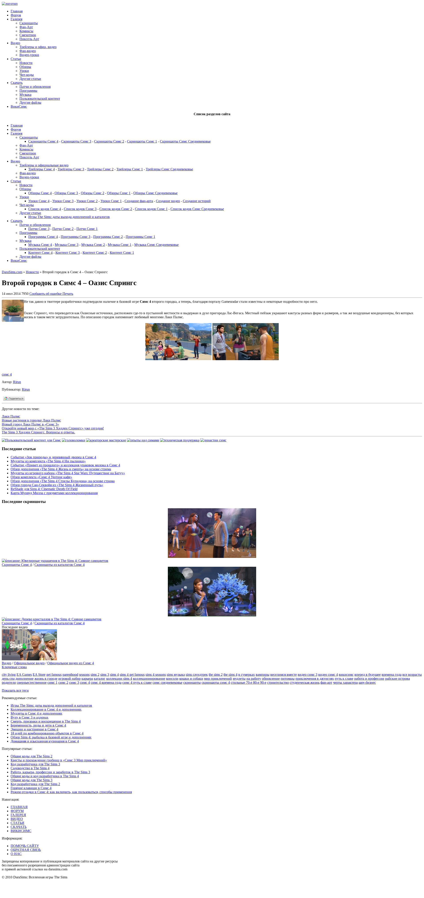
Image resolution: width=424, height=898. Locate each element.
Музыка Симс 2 (93, 245)
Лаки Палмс (11, 416)
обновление (271, 678)
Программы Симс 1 (140, 237)
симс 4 (7, 374)
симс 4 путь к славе (137, 682)
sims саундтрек (197, 674)
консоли (172, 678)
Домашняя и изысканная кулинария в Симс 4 (45, 741)
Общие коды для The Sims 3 (31, 780)
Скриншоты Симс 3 (76, 141)
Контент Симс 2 (95, 252)
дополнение (24, 678)
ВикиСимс (19, 106)
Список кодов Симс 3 (80, 209)
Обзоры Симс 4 (40, 193)
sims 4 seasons (156, 674)
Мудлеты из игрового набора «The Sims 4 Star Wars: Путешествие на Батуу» (68, 473)
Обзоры (25, 67)
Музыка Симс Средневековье (156, 245)
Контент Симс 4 (40, 252)
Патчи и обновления (35, 86)
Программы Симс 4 (43, 237)
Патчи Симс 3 (38, 229)
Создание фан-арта (139, 201)
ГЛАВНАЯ (19, 807)
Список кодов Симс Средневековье (197, 209)
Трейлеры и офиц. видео (38, 47)
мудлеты (239, 678)
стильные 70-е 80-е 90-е (248, 682)
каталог (99, 678)
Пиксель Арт (29, 39)
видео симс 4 (328, 674)
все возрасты (412, 674)
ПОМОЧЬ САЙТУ (25, 846)
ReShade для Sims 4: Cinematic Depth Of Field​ (44, 489)
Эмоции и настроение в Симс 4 (34, 729)
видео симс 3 (307, 674)
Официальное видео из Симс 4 (70, 663)
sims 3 (104, 674)
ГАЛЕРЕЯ (18, 815)
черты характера (345, 682)
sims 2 (95, 674)
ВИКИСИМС (21, 831)
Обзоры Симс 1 (119, 193)
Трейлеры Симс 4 (41, 169)
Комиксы (26, 31)
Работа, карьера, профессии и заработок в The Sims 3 (50, 772)
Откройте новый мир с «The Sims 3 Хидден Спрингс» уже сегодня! (53, 428)
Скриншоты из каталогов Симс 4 (59, 565)
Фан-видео (27, 51)
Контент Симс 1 (122, 252)
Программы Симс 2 (108, 237)
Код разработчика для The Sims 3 (35, 764)
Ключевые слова (14, 667)
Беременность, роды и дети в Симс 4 (38, 725)
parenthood (70, 674)
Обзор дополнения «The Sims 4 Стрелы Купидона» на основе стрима (63, 481)
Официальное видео (29, 663)
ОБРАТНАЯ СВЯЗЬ (26, 850)
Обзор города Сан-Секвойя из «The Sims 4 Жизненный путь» (57, 485)
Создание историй (197, 201)
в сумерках (246, 674)
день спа (8, 678)
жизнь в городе (45, 678)
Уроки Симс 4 (38, 201)
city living (9, 674)
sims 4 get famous (132, 674)
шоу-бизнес (367, 682)
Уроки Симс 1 (111, 201)
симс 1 (52, 682)
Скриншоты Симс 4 (43, 141)
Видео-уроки (29, 55)
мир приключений (218, 678)
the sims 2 (216, 674)
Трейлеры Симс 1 (129, 169)
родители (9, 682)
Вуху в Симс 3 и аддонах (29, 717)
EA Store (39, 674)
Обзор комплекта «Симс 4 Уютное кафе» (41, 477)
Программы (28, 90)
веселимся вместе (283, 674)
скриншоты (192, 682)
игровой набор (69, 678)
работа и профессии (369, 678)
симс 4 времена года (106, 682)
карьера (87, 678)
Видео (15, 43)
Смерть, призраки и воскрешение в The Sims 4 (46, 721)
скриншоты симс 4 (216, 682)
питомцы (288, 678)
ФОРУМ (17, 811)
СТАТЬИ (17, 823)
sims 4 (114, 674)
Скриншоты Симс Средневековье (185, 141)
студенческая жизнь (305, 682)
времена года (391, 674)
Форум (16, 15)
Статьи (16, 59)
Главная (17, 11)
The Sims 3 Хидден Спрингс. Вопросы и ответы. (38, 432)
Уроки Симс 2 (87, 201)
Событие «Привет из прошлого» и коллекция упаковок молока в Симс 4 (65, 465)
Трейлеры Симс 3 (71, 169)
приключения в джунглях (314, 678)
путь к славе (344, 678)
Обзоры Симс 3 (66, 193)
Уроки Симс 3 (63, 201)
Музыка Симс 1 (119, 245)
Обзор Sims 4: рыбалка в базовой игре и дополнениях (51, 737)
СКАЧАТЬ (18, 827)
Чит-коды (26, 75)
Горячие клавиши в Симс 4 (31, 788)
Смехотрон (27, 35)
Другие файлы (30, 102)
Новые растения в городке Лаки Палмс (31, 420)
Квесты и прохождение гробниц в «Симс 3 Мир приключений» (59, 760)
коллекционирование (149, 678)
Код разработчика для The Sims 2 (35, 784)
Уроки (24, 71)
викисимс (346, 674)
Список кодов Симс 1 (151, 209)
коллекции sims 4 (119, 678)
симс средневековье (167, 682)
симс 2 (63, 682)
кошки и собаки (191, 678)
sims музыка (176, 674)
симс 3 (74, 682)
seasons (84, 674)
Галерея (16, 19)
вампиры (262, 674)
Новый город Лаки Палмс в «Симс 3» (30, 424)
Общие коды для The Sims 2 (31, 756)
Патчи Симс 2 (63, 229)
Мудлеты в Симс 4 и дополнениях (36, 713)
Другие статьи (30, 79)
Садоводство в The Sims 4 (30, 768)
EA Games (24, 674)
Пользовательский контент (39, 98)
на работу (253, 678)
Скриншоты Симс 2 (109, 141)
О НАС (16, 854)
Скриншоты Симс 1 (142, 141)
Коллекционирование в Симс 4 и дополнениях (46, 709)
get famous (54, 674)
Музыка (25, 94)
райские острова (397, 678)
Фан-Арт (26, 27)
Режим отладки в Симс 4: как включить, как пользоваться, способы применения (71, 792)
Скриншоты (28, 23)
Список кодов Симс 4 (44, 209)
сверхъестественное (32, 682)
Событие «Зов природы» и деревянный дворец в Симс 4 (53, 457)
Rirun (17, 382)
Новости (25, 63)
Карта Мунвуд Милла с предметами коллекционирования (54, 493)
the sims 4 (230, 674)
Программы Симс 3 (75, 237)
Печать (67, 294)
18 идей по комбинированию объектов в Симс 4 (47, 733)
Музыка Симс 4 (40, 245)
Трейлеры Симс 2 (100, 169)
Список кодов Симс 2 (115, 209)
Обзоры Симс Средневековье (155, 193)
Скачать (17, 83)
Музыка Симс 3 (66, 245)
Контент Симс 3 (67, 252)
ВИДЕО (17, 819)
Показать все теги (15, 690)
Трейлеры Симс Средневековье (169, 169)
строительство (278, 682)
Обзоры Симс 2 (92, 193)
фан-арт (326, 682)
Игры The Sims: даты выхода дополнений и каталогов (69, 217)
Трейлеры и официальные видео (43, 165)
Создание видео (168, 201)
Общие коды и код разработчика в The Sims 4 (45, 776)
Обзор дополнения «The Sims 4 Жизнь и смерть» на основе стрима (61, 469)
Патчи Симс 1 (87, 229)
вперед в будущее (367, 674)
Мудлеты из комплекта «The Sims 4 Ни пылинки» (48, 461)
